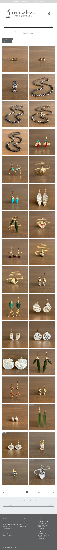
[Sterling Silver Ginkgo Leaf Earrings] (15, 445)
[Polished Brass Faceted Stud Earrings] (15, 59)
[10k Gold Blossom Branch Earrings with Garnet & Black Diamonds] (15, 389)
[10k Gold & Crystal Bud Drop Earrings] (42, 279)
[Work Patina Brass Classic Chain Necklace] (15, 142)
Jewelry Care (7, 528)
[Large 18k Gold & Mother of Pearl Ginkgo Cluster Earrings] (15, 362)
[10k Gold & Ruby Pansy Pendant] (42, 224)
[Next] (53, 492)
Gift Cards (6, 533)
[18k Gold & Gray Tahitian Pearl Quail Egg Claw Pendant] (42, 252)
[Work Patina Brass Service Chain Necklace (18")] (42, 114)
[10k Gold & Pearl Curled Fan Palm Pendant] (42, 169)
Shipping (6, 522)
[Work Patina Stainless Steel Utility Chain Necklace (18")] (42, 87)
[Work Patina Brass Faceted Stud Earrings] (42, 59)
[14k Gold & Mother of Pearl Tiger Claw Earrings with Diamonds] (15, 334)
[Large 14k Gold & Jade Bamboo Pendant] (15, 224)
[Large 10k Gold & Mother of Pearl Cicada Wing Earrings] (42, 197)
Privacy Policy (8, 535)
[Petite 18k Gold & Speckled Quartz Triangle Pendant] (15, 472)
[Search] (52, 26)
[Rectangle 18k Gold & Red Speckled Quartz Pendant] (42, 445)
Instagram (24, 526)
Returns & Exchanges (10, 524)
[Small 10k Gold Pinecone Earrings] (42, 389)
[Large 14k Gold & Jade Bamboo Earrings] (42, 362)
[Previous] (3, 492)
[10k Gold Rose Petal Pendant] (15, 279)
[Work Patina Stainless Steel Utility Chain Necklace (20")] (15, 114)
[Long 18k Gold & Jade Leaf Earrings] (42, 417)
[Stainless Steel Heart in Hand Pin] (15, 87)
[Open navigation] (52, 13)
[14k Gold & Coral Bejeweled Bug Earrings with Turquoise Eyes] (42, 142)
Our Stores (24, 522)
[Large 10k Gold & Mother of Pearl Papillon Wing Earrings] (42, 307)
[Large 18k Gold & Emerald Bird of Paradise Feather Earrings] (15, 307)
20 (39, 492)
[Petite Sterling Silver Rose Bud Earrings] (15, 417)
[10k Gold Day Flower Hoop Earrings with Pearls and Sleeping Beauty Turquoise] (15, 169)
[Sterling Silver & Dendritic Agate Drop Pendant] (42, 472)
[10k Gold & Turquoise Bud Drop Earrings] (15, 197)
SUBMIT (51, 505)
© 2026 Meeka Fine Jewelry (11, 547)
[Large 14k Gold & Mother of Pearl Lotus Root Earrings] (42, 334)
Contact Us (7, 531)
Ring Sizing (7, 526)
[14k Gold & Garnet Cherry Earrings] (15, 252)
